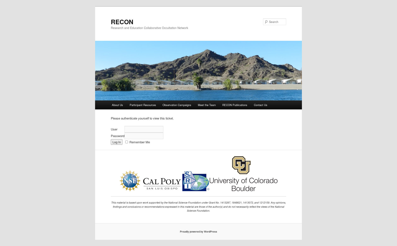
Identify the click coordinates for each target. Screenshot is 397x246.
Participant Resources (143, 105)
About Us (117, 105)
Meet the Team (207, 105)
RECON (122, 21)
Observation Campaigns (177, 105)
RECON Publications (234, 105)
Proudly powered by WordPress (198, 231)
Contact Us (260, 105)
